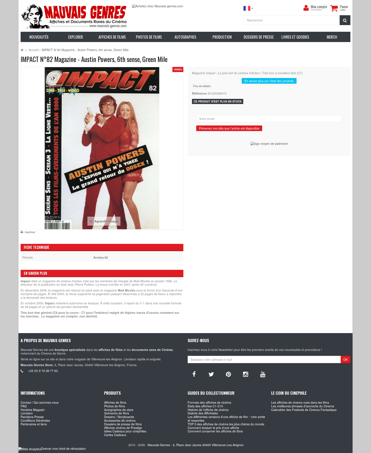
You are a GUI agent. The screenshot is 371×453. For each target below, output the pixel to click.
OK (345, 359)
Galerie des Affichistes (203, 413)
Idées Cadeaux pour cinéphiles (125, 431)
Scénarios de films (116, 413)
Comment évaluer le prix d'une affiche (213, 428)
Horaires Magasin (33, 410)
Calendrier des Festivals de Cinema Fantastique (304, 410)
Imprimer (30, 232)
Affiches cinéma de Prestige (123, 428)
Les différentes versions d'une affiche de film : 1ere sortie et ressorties (226, 419)
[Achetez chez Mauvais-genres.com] (185, 6)
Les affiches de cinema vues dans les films (300, 402)
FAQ (24, 406)
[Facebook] (194, 373)
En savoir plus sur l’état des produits (269, 81)
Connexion (316, 9)
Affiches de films (115, 402)
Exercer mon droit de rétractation (63, 448)
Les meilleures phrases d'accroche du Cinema (302, 406)
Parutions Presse (32, 417)
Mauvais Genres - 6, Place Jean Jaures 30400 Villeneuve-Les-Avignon (196, 445)
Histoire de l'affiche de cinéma (208, 410)
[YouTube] (262, 373)
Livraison (27, 413)
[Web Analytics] (29, 449)
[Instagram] (245, 373)
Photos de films (114, 406)
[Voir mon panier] (334, 8)
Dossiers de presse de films (123, 424)
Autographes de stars (118, 410)
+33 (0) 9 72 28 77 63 (43, 370)
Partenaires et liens (34, 424)
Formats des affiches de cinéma (209, 402)
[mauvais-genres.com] (74, 16)
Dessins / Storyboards (119, 417)
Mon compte (319, 6)
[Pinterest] (228, 373)
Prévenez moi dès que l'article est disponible (229, 128)
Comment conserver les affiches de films (215, 431)
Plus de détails (201, 86)
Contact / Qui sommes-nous (40, 402)
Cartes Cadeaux (115, 435)
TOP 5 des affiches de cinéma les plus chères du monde (226, 424)
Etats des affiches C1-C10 (205, 406)
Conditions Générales (35, 420)
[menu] (306, 8)
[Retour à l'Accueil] (22, 50)
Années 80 (100, 257)
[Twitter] (211, 373)
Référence (199, 93)
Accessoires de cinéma (119, 420)
